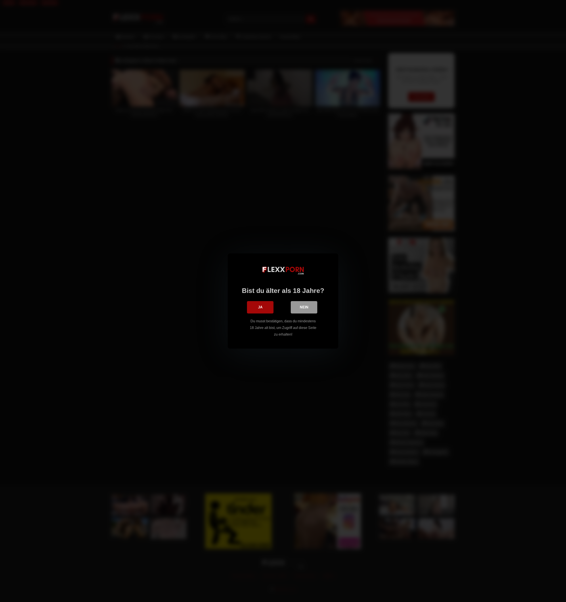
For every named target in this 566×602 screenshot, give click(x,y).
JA (260, 307)
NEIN (304, 307)
